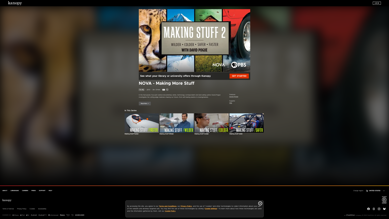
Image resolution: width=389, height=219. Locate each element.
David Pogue (233, 96)
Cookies (32, 209)
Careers (25, 190)
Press (33, 190)
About (4, 190)
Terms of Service (8, 209)
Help (50, 190)
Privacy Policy (186, 206)
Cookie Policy (170, 211)
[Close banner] (260, 203)
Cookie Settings (211, 208)
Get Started (239, 76)
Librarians (15, 190)
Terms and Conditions (167, 206)
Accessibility (42, 209)
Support (42, 190)
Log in (377, 3)
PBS (230, 103)
